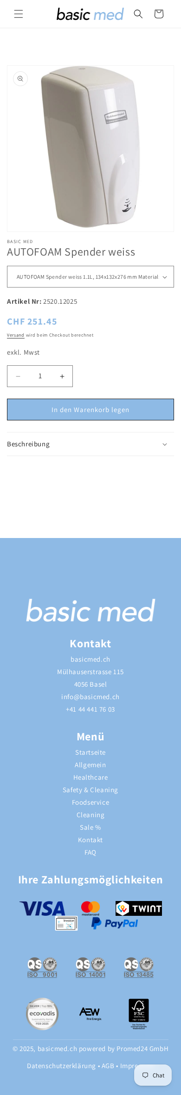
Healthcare (90, 777)
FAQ (90, 852)
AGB (108, 1065)
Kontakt (90, 839)
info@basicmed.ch (90, 696)
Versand (16, 335)
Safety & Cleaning (90, 789)
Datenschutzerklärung (61, 1065)
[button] (18, 14)
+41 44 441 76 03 (90, 709)
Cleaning (91, 814)
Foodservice (91, 802)
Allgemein (90, 764)
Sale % (90, 827)
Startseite (90, 752)
